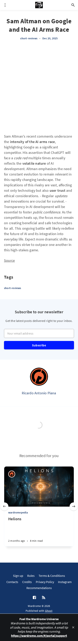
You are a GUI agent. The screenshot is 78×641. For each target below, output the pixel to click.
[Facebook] (34, 597)
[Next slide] (74, 506)
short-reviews (28, 38)
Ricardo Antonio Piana (39, 393)
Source (9, 260)
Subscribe (39, 345)
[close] (73, 627)
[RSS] (43, 597)
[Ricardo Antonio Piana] (39, 377)
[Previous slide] (4, 506)
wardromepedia (18, 512)
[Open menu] (5, 5)
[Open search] (73, 5)
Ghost (49, 611)
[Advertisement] (39, 87)
